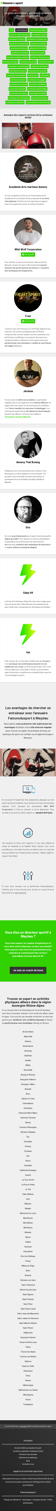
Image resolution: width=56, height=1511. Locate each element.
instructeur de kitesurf (39, 66)
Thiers (28, 1347)
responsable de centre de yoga (38, 102)
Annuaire (17, 1448)
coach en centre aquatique (20, 35)
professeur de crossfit (18, 84)
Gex (28, 1156)
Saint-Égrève (28, 1294)
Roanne (28, 1275)
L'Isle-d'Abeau (28, 1194)
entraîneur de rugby (10, 62)
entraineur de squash (28, 62)
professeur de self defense (19, 98)
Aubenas (28, 1056)
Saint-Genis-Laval (28, 1309)
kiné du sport (33, 75)
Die (28, 1137)
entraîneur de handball (20, 53)
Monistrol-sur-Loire (28, 1213)
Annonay (28, 1051)
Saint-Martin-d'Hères (28, 1323)
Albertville (28, 1036)
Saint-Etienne (28, 1299)
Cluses (28, 1122)
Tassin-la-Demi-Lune (28, 1342)
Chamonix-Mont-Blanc (28, 1113)
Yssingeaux (28, 1404)
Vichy (28, 1376)
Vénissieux (28, 1371)
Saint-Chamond (28, 1285)
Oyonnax (28, 1247)
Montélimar (28, 1223)
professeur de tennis (39, 98)
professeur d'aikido (18, 80)
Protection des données (28, 1454)
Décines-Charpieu (28, 1132)
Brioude (28, 1089)
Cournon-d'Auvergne (28, 1127)
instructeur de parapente (16, 75)
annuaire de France (44, 813)
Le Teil (28, 1189)
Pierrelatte (28, 1251)
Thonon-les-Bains (28, 1352)
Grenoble (28, 1165)
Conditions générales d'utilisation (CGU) (28, 1451)
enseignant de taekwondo (37, 39)
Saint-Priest (28, 1328)
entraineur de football (38, 48)
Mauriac (28, 1204)
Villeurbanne (28, 1395)
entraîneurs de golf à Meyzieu (17, 417)
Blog (28, 1461)
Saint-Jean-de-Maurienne (28, 1314)
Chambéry (28, 1108)
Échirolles (28, 1142)
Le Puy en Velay (28, 1185)
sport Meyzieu (28, 1485)
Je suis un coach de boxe (28, 970)
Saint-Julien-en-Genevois (28, 1318)
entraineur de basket (38, 44)
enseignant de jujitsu (17, 39)
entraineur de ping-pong (40, 57)
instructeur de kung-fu (18, 71)
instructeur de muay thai (37, 71)
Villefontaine (28, 1385)
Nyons (28, 1237)
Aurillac (28, 1060)
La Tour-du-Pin (28, 1180)
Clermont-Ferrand (28, 1118)
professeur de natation (18, 93)
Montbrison (28, 1218)
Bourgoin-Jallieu (28, 1084)
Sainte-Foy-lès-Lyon (28, 1290)
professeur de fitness (38, 84)
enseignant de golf (39, 35)
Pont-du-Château (28, 1256)
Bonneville (28, 1070)
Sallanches (28, 1333)
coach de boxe (21, 30)
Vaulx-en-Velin (28, 1366)
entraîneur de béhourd (18, 48)
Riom (28, 1271)
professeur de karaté (17, 89)
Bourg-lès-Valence (28, 1079)
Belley (28, 1065)
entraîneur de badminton (19, 44)
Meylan (28, 1208)
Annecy (28, 1041)
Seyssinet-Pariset (28, 1337)
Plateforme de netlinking (28, 1458)
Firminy (28, 1146)
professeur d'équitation (15, 102)
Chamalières (28, 1103)
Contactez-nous (28, 1464)
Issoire (28, 1175)
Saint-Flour (28, 1304)
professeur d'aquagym (36, 80)
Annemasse (28, 1046)
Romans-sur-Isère (28, 1280)
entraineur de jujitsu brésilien (17, 57)
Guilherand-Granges (28, 1170)
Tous (11, 30)
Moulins (28, 1232)
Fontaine (28, 1151)
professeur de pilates (38, 93)
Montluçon (28, 1228)
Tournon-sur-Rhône (28, 1357)
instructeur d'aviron (46, 62)
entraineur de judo (37, 53)
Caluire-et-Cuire (28, 1099)
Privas (28, 1261)
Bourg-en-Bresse (28, 1075)
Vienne (28, 1380)
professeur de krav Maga (37, 89)
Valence (28, 1361)
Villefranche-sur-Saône (28, 1390)
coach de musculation (38, 30)
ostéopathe (44, 75)
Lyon (28, 1199)
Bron (28, 1094)
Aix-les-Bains (28, 1032)
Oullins (28, 1242)
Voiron (28, 1400)
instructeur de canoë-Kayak (18, 66)
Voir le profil (29, 254)
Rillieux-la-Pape (28, 1266)
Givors (28, 1161)
